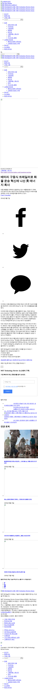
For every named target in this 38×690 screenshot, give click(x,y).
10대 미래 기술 (12, 25)
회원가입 (7, 16)
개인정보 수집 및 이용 (11, 386)
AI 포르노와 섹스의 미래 (21, 407)
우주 (9, 36)
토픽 (5, 23)
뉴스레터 (7, 47)
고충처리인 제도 (9, 639)
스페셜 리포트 (8, 39)
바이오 (10, 32)
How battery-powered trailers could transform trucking (16, 172)
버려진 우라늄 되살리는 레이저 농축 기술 (14, 572)
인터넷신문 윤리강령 (10, 634)
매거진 (6, 45)
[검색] (22, 20)
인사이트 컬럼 (12, 38)
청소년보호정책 (9, 625)
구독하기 (7, 391)
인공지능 (10, 26)
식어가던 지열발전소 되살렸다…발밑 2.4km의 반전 (17, 535)
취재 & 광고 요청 (9, 623)
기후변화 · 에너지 (13, 34)
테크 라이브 (8, 49)
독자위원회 (7, 626)
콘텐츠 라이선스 (9, 630)
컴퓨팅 (10, 30)
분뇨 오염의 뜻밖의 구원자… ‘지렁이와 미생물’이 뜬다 (18, 499)
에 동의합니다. (15, 386)
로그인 (6, 14)
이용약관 (7, 635)
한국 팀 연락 (8, 621)
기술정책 (10, 28)
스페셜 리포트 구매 (14, 43)
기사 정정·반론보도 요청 (12, 637)
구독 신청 (7, 17)
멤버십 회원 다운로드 (14, 41)
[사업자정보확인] (6, 612)
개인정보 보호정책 (10, 632)
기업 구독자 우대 (9, 619)
